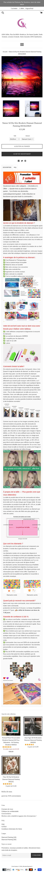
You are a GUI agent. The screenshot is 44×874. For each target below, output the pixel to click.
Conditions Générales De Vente (12, 829)
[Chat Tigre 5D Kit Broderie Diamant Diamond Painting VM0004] (33, 726)
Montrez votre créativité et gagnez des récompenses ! (19, 816)
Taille (15, 135)
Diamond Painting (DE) (9, 839)
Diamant (28, 135)
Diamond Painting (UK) (9, 837)
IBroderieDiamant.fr (27, 866)
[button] (7, 747)
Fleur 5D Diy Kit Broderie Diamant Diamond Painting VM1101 (11, 779)
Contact (4, 826)
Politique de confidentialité (10, 811)
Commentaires (6, 813)
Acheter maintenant (22, 154)
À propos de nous (7, 809)
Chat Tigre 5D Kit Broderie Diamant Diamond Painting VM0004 (33, 740)
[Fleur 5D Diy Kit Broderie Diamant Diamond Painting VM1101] (11, 765)
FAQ (15, 167)
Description (7, 167)
